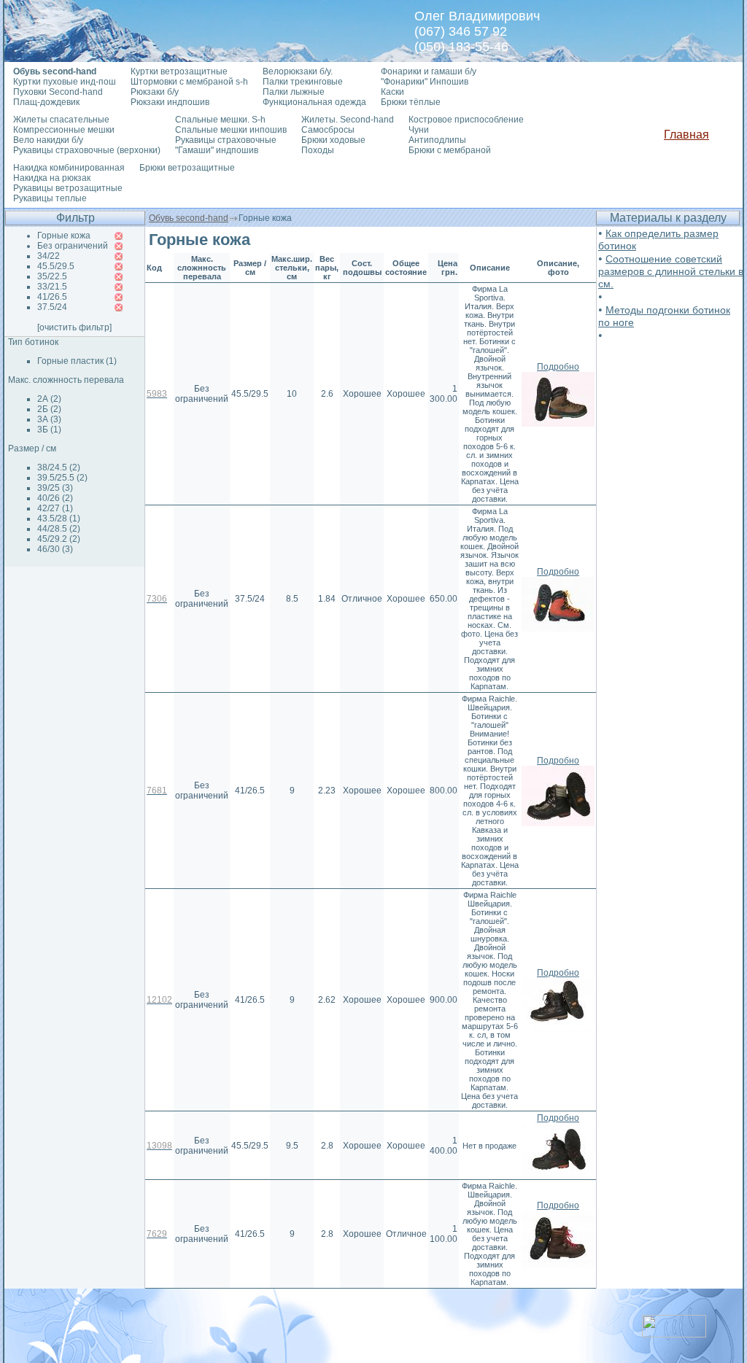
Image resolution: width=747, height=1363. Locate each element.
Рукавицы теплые (50, 198)
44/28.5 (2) (58, 529)
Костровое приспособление (466, 119)
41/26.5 (52, 297)
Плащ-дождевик (46, 102)
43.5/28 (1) (58, 518)
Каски (392, 92)
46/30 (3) (55, 549)
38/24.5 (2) (58, 467)
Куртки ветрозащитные (179, 71)
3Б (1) (49, 429)
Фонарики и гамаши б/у (428, 71)
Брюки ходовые (333, 140)
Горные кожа (63, 235)
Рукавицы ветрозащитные (68, 188)
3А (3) (49, 419)
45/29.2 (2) (58, 539)
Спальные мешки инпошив (231, 130)
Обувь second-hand (188, 218)
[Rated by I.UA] (674, 1333)
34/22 (48, 256)
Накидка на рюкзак (51, 178)
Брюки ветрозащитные (187, 168)
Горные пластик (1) (77, 361)
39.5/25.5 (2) (62, 478)
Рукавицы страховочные (225, 140)
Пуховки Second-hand (58, 92)
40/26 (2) (55, 498)
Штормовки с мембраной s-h (189, 82)
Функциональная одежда (314, 102)
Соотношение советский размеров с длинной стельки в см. (670, 271)
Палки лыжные (294, 92)
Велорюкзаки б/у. (298, 71)
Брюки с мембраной (450, 150)
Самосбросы (328, 130)
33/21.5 (52, 286)
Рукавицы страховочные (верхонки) (86, 150)
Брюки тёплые (411, 102)
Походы (317, 150)
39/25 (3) (55, 488)
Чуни (419, 130)
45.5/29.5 (55, 266)
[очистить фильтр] (74, 327)
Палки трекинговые (303, 82)
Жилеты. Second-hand (347, 119)
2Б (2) (49, 409)
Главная (686, 134)
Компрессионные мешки (64, 130)
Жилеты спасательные (61, 119)
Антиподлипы (437, 140)
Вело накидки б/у (48, 140)
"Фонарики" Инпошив (424, 82)
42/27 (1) (55, 508)
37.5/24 (52, 307)
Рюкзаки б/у (155, 92)
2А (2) (49, 399)
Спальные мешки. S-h (220, 119)
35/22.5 (52, 276)
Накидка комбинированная (69, 168)
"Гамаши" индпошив (216, 150)
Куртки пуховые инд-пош (64, 82)
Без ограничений (72, 246)
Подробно (558, 367)
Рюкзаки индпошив (170, 102)
